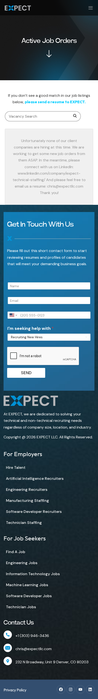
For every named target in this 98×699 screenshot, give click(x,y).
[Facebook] (61, 689)
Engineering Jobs (21, 562)
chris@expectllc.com (33, 648)
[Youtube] (80, 689)
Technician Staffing (24, 522)
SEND (26, 372)
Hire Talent (15, 467)
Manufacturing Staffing (27, 500)
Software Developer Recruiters (34, 511)
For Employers (23, 454)
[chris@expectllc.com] (8, 648)
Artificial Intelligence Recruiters (35, 478)
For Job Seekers (25, 538)
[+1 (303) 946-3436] (8, 634)
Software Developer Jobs (29, 595)
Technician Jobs (21, 606)
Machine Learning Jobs (27, 584)
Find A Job (15, 551)
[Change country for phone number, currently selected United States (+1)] (13, 315)
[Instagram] (70, 689)
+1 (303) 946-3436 (32, 635)
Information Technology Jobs (33, 573)
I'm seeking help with (30, 328)
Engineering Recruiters (26, 489)
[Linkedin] (90, 689)
